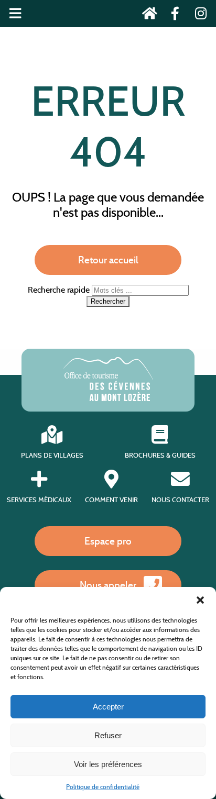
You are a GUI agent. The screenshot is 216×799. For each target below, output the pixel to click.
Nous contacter (180, 500)
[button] (200, 600)
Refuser (108, 735)
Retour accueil (108, 259)
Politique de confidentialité (102, 787)
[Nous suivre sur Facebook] (172, 15)
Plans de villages (52, 455)
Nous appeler (108, 585)
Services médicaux (39, 500)
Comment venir (111, 500)
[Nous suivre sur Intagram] (197, 15)
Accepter (108, 706)
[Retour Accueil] (146, 15)
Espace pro (108, 541)
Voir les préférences (108, 764)
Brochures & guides (160, 455)
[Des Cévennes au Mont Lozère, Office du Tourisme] (108, 398)
